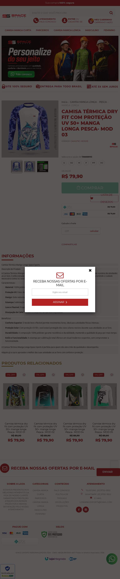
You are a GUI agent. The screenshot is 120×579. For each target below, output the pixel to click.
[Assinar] (60, 302)
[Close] (91, 271)
